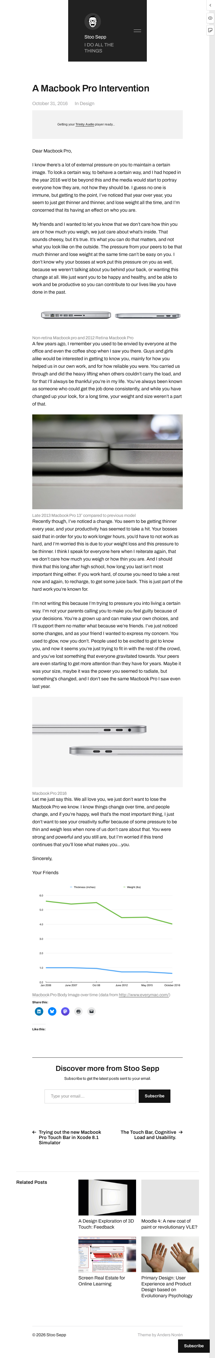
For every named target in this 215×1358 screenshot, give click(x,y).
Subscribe (154, 1096)
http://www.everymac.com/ (144, 995)
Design (87, 103)
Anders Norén (170, 1335)
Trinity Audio (85, 124)
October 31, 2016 (50, 103)
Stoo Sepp (95, 37)
